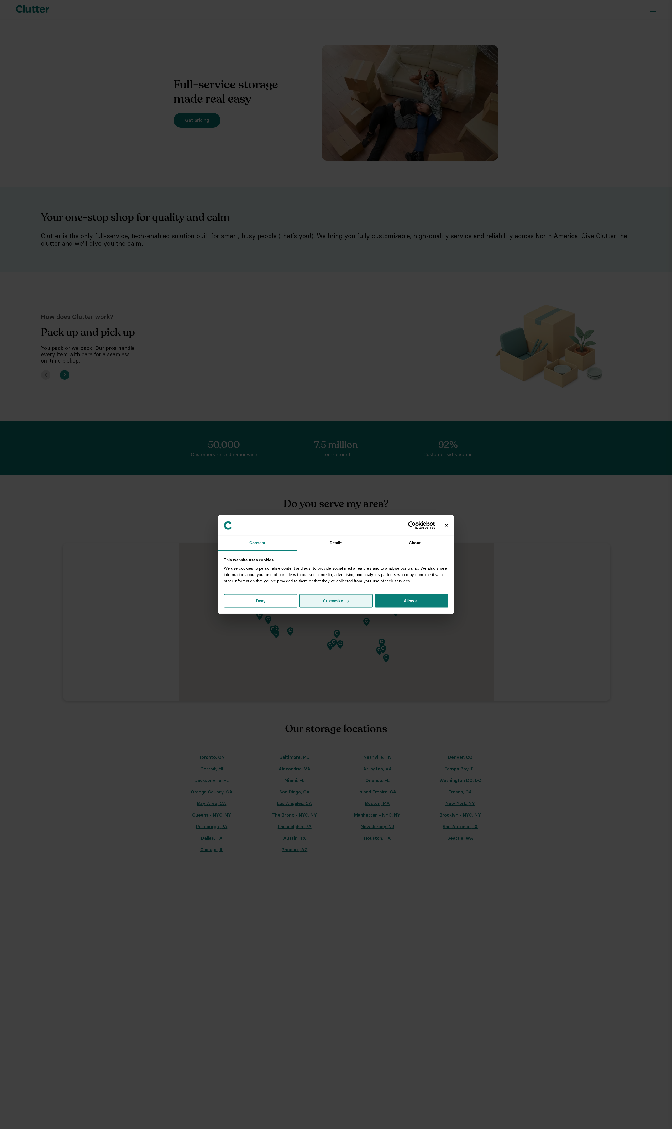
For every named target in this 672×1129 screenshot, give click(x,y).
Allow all (411, 601)
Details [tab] (336, 542)
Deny (260, 601)
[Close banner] (446, 525)
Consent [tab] (257, 542)
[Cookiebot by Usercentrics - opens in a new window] (412, 525)
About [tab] (415, 542)
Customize (333, 601)
